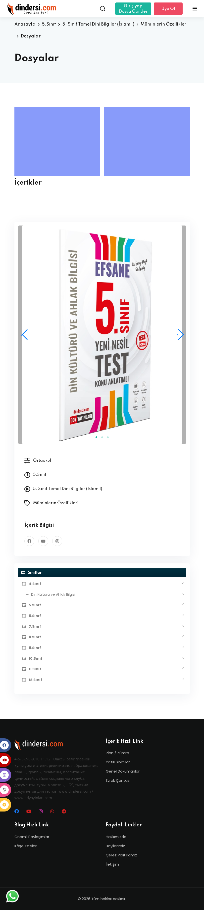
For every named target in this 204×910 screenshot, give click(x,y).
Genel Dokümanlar (123, 771)
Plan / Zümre (117, 752)
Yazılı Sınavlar (118, 762)
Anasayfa (25, 24)
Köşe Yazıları (25, 845)
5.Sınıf (49, 24)
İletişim (112, 864)
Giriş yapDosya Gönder (133, 9)
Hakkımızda (116, 836)
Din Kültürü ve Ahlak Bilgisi (53, 594)
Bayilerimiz (115, 845)
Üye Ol (168, 9)
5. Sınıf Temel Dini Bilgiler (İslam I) (98, 24)
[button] (180, 334)
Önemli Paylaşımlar (31, 836)
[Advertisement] (59, 141)
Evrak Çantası (118, 780)
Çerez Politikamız (121, 855)
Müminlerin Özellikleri (164, 24)
